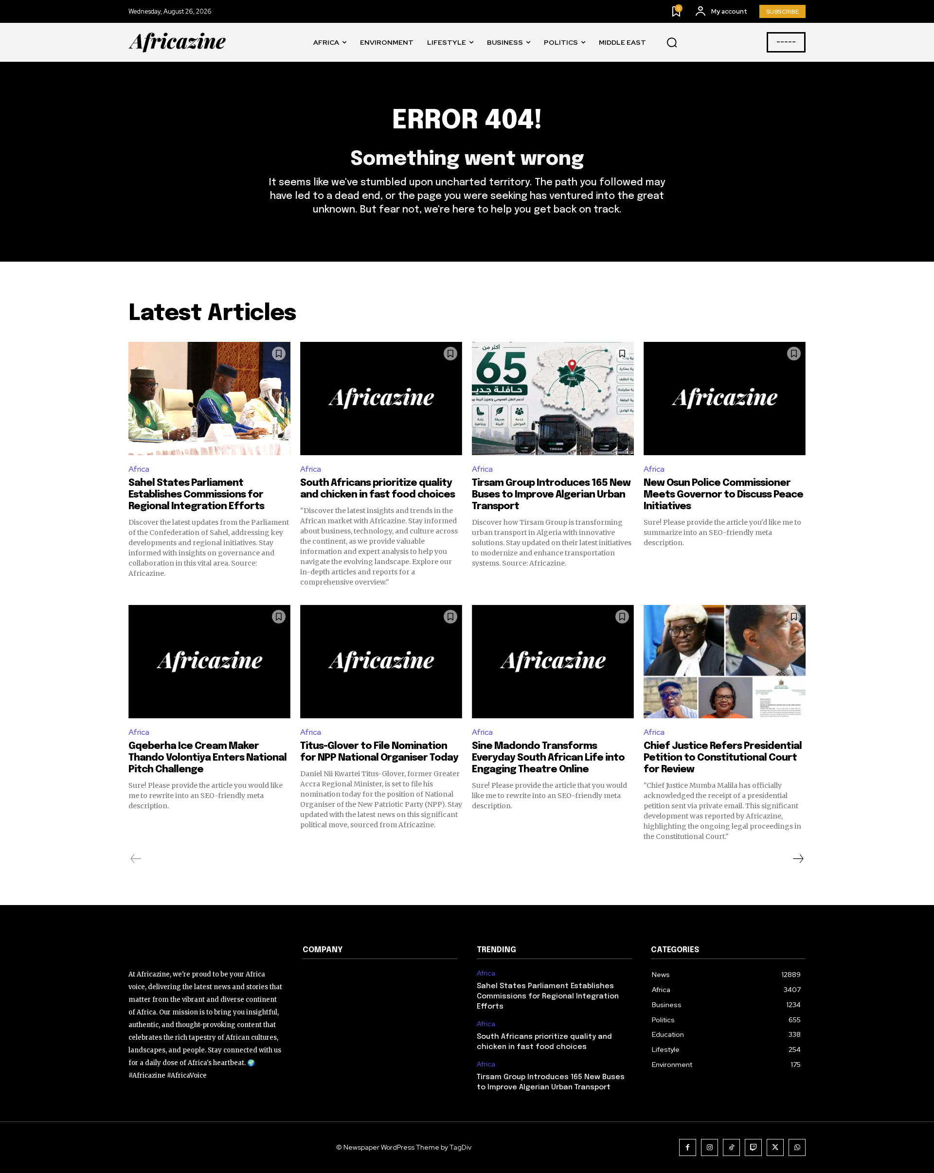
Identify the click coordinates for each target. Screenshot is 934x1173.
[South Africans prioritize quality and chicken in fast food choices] (381, 398)
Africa (138, 469)
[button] (672, 43)
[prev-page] (136, 859)
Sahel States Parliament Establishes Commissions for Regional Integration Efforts (196, 495)
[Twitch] (753, 1147)
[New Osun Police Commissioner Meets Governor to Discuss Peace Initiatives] (725, 398)
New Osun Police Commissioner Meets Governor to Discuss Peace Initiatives (723, 495)
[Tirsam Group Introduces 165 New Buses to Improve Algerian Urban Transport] (553, 398)
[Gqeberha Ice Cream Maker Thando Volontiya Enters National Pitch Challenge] (209, 661)
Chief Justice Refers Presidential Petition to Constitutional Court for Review (723, 758)
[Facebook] (687, 1147)
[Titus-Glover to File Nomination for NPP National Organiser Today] (381, 661)
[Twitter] (775, 1147)
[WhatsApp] (797, 1147)
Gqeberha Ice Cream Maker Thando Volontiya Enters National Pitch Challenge (207, 758)
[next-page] (798, 859)
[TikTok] (731, 1147)
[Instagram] (709, 1147)
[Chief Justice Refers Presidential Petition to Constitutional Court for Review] (725, 661)
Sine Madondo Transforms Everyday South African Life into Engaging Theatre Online (548, 758)
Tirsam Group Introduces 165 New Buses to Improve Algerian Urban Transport (551, 495)
